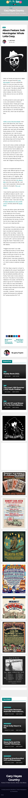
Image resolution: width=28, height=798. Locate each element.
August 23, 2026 (9, 746)
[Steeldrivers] (14, 483)
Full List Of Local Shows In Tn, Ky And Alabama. (13, 404)
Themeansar (14, 791)
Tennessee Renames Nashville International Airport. (13, 711)
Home (2, 794)
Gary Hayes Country (14, 10)
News (4, 27)
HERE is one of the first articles (11, 121)
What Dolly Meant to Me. (12, 727)
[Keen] (14, 513)
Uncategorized (7, 707)
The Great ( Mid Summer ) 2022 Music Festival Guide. (13, 389)
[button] (20, 18)
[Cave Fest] (14, 579)
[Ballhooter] (14, 546)
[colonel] (14, 428)
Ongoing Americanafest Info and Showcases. (14, 759)
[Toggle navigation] (26, 18)
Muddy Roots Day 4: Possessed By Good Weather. (9, 341)
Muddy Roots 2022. (11, 374)
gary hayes (12, 40)
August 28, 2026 (9, 714)
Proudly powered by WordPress (9, 789)
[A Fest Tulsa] (14, 607)
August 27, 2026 (9, 730)
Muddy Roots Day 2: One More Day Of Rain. (18, 341)
